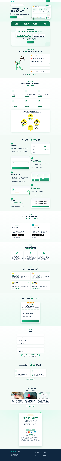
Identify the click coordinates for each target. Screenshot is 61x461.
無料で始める (14, 16)
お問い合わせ (37, 452)
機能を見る (20, 16)
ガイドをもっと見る (31, 379)
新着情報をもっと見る (31, 406)
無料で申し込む (31, 429)
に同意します (31, 427)
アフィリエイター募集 (38, 456)
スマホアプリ (37, 455)
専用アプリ (33, 193)
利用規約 (29, 427)
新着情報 (45, 455)
